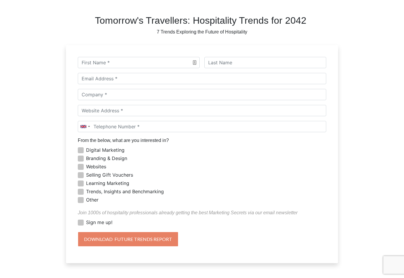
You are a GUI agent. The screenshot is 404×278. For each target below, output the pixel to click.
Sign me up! (99, 222)
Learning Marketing (107, 183)
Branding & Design (106, 158)
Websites (96, 167)
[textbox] (139, 62)
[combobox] (85, 126)
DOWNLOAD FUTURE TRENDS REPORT (128, 239)
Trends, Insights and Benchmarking (125, 191)
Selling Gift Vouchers (109, 175)
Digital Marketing (105, 150)
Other (92, 200)
